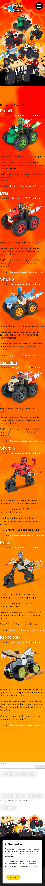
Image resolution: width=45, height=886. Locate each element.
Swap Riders (12, 7)
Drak (4, 193)
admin (36, 116)
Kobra (6, 542)
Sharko (7, 279)
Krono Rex (10, 637)
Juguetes (14, 186)
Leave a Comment (35, 186)
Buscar (3, 763)
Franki (6, 110)
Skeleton (8, 362)
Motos (23, 536)
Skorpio (7, 448)
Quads (23, 186)
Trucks (23, 725)
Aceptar (13, 877)
